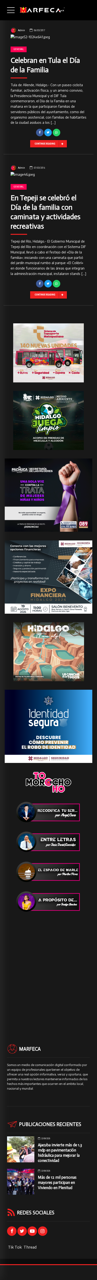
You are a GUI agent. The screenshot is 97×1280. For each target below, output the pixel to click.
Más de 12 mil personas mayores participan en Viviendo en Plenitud (57, 1182)
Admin (21, 30)
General (18, 49)
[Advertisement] (48, 969)
